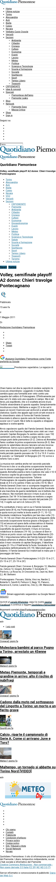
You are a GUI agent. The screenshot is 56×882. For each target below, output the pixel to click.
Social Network (13, 848)
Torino (9, 14)
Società (15, 72)
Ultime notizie (13, 11)
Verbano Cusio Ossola (17, 31)
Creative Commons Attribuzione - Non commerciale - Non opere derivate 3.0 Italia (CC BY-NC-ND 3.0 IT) (26, 866)
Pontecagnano (32, 609)
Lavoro (14, 57)
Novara (9, 28)
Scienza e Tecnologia (22, 66)
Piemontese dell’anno (22, 95)
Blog (8, 101)
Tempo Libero (18, 80)
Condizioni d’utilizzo (16, 837)
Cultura (14, 49)
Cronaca (15, 46)
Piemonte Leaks (19, 98)
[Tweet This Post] (31, 335)
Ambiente (16, 40)
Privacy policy (13, 840)
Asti (8, 20)
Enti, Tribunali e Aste (16, 846)
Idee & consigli (13, 89)
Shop (8, 112)
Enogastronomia (19, 223)
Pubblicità (11, 835)
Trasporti (15, 83)
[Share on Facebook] (31, 332)
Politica (15, 63)
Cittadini (15, 43)
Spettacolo (16, 75)
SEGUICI (4, 597)
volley (42, 609)
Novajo (9, 851)
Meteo (14, 60)
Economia (16, 52)
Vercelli (9, 34)
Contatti (9, 832)
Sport (14, 77)
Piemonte (16, 207)
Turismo (15, 258)
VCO (8, 196)
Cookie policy (12, 843)
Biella (8, 23)
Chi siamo (11, 829)
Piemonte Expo (19, 107)
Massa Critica (18, 109)
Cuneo (9, 26)
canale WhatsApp (19, 602)
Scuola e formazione (21, 69)
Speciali (10, 92)
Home (9, 8)
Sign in (9, 115)
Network (10, 103)
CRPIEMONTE (13, 86)
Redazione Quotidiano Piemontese (17, 327)
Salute (14, 239)
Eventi (14, 54)
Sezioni (9, 37)
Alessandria (12, 17)
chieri (22, 609)
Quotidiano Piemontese (43, 604)
